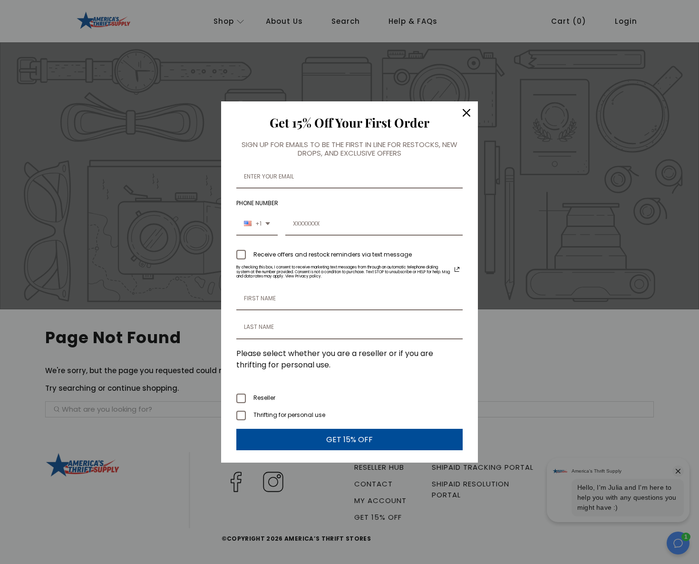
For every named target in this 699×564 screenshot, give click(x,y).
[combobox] (257, 224)
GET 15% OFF (349, 439)
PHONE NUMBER (257, 203)
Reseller (264, 398)
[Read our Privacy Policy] (457, 269)
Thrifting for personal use (289, 415)
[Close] (466, 112)
